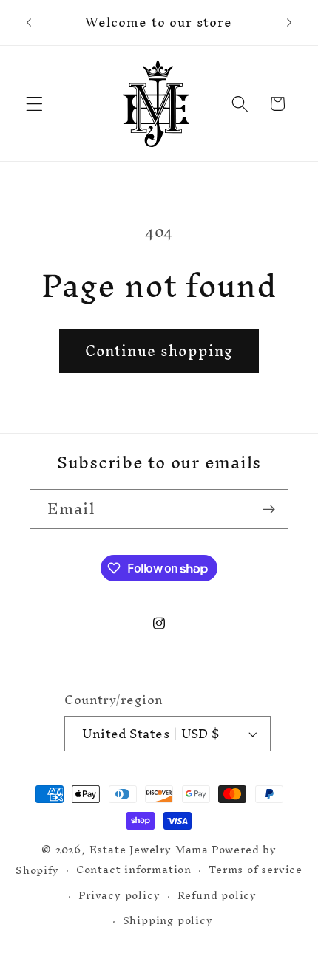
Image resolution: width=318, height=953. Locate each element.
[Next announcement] (289, 23)
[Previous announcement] (29, 23)
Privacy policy (119, 895)
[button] (34, 104)
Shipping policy (168, 920)
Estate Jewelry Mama (149, 849)
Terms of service (255, 870)
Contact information (134, 870)
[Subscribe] (269, 509)
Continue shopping (159, 351)
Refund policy (217, 895)
